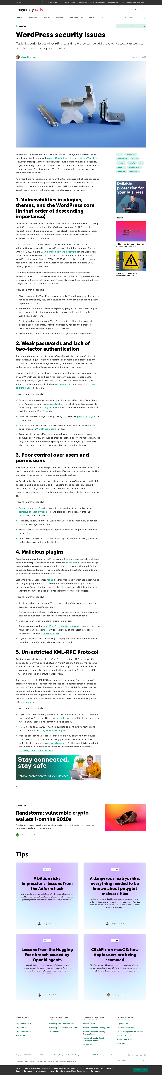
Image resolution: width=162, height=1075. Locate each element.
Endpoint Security (124, 1035)
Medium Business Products (94, 1017)
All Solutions (20, 1035)
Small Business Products (59, 1017)
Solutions (19, 18)
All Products (54, 1032)
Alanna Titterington (29, 57)
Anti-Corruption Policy (72, 1055)
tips (141, 163)
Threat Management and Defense (130, 1032)
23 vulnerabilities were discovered (59, 251)
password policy (54, 404)
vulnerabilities (134, 167)
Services (59, 18)
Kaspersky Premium (23, 1032)
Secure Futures (126, 18)
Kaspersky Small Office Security (36, 750)
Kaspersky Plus (21, 1028)
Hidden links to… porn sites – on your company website (130, 245)
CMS (120, 154)
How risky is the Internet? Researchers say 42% (127, 274)
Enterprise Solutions (125, 1017)
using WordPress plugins (52, 730)
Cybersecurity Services (125, 1028)
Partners (35, 1061)
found (50, 579)
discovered (71, 562)
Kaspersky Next (89, 1024)
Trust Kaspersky (72, 1061)
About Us (92, 18)
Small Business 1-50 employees (76, 3)
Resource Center (76, 18)
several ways (63, 718)
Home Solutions (22, 1017)
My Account (139, 10)
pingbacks (28, 702)
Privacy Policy (58, 1055)
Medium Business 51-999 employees (105, 3)
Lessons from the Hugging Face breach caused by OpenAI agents (47, 954)
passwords (130, 154)
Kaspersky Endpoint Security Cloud (63, 1028)
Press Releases (60, 1061)
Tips (48, 869)
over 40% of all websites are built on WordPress (73, 158)
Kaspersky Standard (23, 1024)
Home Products (52, 3)
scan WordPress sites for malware (61, 626)
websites (22, 26)
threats (132, 163)
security (121, 163)
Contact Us (19, 1061)
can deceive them (50, 633)
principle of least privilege (33, 511)
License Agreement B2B (104, 1055)
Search (144, 26)
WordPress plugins (46, 429)
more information (92, 1071)
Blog (113, 18)
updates (121, 167)
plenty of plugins (86, 416)
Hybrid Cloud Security (125, 1039)
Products (46, 18)
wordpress (134, 172)
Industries (33, 18)
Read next (22, 806)
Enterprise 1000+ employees (134, 3)
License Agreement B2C (88, 1055)
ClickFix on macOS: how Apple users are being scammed (115, 954)
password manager (56, 743)
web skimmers (62, 384)
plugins (47, 407)
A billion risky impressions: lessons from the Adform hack (47, 883)
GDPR (104, 18)
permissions (123, 159)
